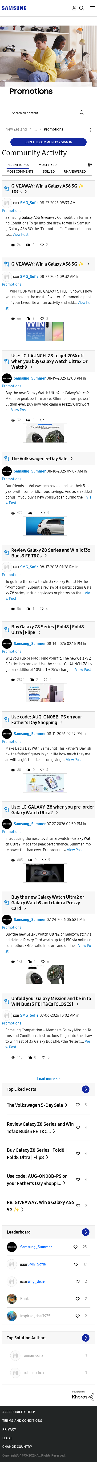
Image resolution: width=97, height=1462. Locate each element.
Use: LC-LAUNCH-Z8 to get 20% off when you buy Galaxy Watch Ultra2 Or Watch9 (49, 361)
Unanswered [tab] (75, 172)
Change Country (17, 1447)
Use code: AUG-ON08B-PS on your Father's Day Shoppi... (37, 1179)
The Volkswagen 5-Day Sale (39, 458)
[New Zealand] (14, 7)
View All (48, 1089)
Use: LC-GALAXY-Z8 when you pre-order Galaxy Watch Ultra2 (52, 809)
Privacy (9, 1429)
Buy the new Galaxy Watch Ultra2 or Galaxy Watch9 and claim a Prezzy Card (47, 902)
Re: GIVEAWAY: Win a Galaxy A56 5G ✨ (40, 1205)
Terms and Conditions (22, 1421)
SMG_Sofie (29, 203)
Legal (7, 1438)
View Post (20, 234)
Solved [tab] (49, 172)
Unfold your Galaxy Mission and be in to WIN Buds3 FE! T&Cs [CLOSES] (51, 1001)
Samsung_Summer (30, 378)
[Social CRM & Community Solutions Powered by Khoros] (82, 1395)
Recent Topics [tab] (18, 165)
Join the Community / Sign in (48, 142)
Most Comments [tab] (20, 172)
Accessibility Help (18, 1412)
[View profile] (7, 203)
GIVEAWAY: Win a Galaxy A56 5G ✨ (47, 264)
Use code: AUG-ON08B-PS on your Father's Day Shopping (46, 719)
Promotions (11, 210)
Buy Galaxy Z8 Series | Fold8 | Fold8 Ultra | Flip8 (37, 1153)
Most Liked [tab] (48, 165)
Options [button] (82, 130)
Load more (46, 1079)
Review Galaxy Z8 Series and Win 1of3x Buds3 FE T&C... (40, 1127)
